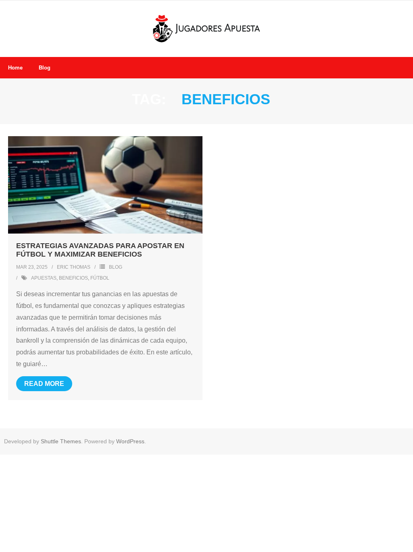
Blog (115, 267)
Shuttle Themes (61, 441)
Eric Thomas (73, 267)
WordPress (130, 441)
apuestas (43, 278)
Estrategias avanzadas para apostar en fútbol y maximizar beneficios (100, 250)
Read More (44, 383)
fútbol (99, 278)
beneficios (73, 278)
